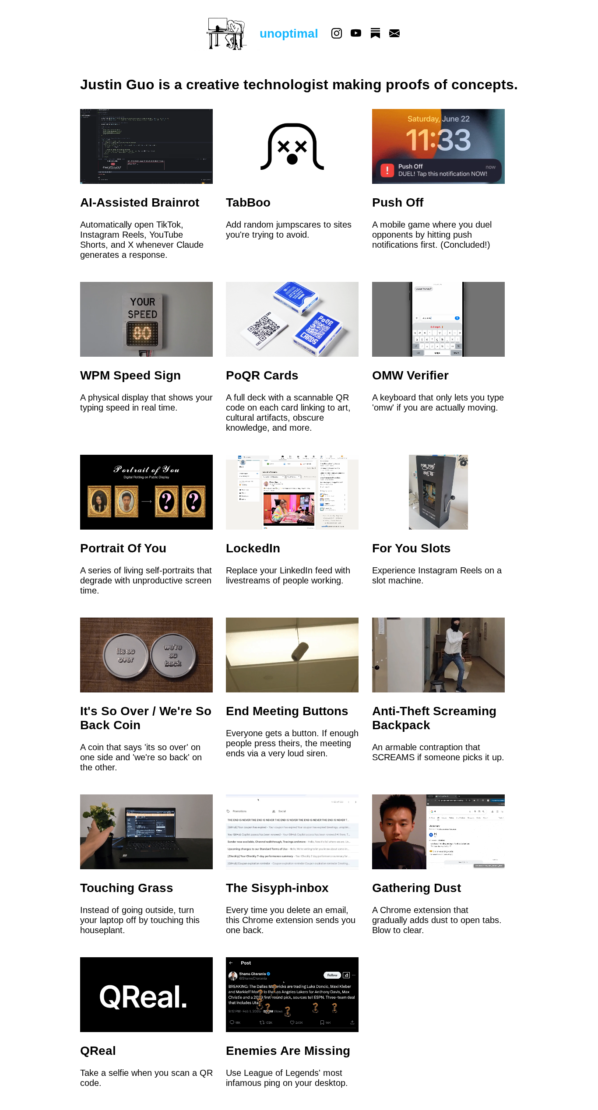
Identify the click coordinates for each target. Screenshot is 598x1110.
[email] (394, 34)
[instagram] (336, 34)
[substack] (375, 34)
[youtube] (356, 34)
